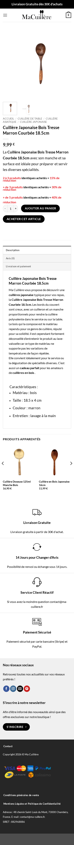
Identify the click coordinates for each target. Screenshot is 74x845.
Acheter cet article (24, 219)
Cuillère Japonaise (33, 121)
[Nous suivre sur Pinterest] (27, 688)
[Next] (65, 64)
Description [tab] (12, 250)
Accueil (8, 118)
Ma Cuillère (16, 290)
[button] (5, 15)
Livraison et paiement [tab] (18, 266)
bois (15, 324)
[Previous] (9, 64)
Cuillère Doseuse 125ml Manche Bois (17, 483)
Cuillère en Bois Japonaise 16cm (54, 483)
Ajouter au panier (40, 208)
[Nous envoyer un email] (20, 688)
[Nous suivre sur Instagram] (13, 688)
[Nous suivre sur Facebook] (6, 688)
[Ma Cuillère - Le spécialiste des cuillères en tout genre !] (37, 15)
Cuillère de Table (30, 118)
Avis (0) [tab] (10, 258)
